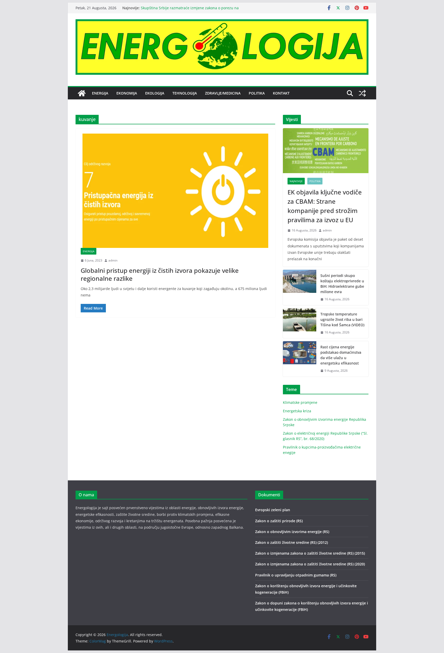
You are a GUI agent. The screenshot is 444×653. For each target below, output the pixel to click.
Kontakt (281, 93)
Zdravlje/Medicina (222, 93)
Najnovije (296, 181)
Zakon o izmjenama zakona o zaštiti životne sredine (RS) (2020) (310, 564)
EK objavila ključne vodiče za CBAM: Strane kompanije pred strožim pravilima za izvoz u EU (325, 206)
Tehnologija (184, 93)
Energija (100, 93)
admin (112, 260)
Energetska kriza (297, 410)
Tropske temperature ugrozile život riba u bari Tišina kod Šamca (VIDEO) (342, 319)
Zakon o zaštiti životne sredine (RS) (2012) (291, 542)
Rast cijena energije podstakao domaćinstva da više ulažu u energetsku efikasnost (340, 355)
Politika (257, 93)
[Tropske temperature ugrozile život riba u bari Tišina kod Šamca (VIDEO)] (299, 323)
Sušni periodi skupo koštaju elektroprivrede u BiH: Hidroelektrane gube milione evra (342, 283)
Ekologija (154, 93)
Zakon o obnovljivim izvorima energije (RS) (292, 531)
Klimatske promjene (300, 402)
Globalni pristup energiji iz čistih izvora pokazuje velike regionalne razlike (160, 274)
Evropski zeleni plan (272, 509)
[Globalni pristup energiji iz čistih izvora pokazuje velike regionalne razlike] (175, 191)
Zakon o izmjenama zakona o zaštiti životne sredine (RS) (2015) (310, 553)
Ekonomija (126, 93)
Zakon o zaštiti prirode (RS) (279, 520)
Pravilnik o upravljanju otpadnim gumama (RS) (295, 575)
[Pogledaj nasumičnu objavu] (362, 93)
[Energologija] (82, 93)
